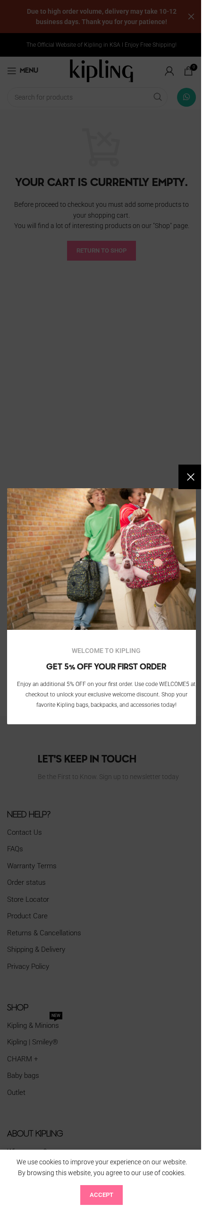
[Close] (191, 477)
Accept (101, 1194)
